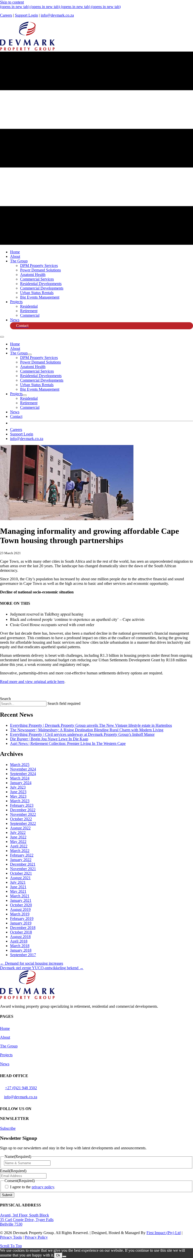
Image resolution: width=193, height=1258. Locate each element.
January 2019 (20, 923)
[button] (8, 1128)
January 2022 (20, 860)
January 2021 (20, 900)
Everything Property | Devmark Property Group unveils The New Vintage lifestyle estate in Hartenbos (91, 725)
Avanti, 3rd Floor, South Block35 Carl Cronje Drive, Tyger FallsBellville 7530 (27, 1219)
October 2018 (21, 932)
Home (5, 1028)
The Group (9, 1046)
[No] (64, 1256)
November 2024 (23, 769)
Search (5, 699)
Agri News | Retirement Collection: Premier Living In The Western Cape (68, 743)
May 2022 (18, 841)
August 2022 (20, 828)
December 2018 (22, 927)
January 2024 (20, 783)
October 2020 (21, 905)
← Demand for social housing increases (31, 963)
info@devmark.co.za (57, 15)
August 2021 (20, 878)
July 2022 (18, 832)
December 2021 (22, 864)
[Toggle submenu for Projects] (25, 395)
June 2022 (18, 837)
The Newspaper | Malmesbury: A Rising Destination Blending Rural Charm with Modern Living (86, 730)
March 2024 (19, 778)
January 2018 (20, 950)
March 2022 (19, 850)
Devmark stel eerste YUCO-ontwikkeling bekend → (41, 968)
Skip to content (12, 2)
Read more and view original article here (32, 681)
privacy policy (43, 1187)
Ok (58, 1255)
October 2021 (21, 873)
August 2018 (20, 937)
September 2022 (23, 823)
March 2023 (19, 801)
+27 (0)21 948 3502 (21, 1088)
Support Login (26, 15)
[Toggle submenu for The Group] (30, 354)
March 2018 (19, 946)
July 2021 (18, 882)
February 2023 (21, 805)
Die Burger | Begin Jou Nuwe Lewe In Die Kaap (49, 739)
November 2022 (23, 814)
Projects (6, 1055)
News (4, 1064)
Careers (6, 15)
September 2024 (23, 774)
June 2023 (18, 792)
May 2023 (18, 796)
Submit (7, 1195)
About (5, 1037)
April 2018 (18, 941)
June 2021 (18, 887)
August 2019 (20, 909)
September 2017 (23, 955)
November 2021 (23, 869)
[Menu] (2, 337)
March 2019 (19, 914)
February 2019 (21, 918)
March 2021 (19, 896)
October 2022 (21, 819)
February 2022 (21, 855)
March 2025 (19, 764)
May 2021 (18, 891)
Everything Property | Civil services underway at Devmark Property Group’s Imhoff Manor (82, 734)
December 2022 (22, 810)
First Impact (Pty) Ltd (164, 1233)
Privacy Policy (36, 1237)
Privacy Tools (11, 1237)
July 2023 (18, 787)
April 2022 (18, 846)
